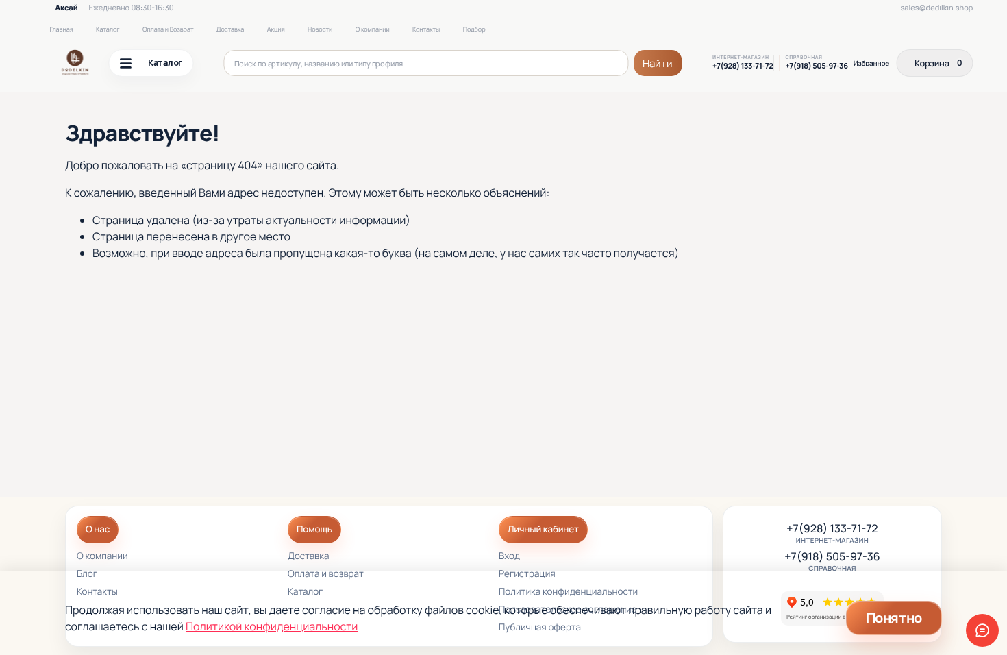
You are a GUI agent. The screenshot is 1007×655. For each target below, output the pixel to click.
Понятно (894, 617)
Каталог (107, 29)
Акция (276, 29)
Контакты (426, 29)
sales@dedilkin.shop (936, 8)
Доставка (230, 29)
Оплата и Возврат (168, 29)
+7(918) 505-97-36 (816, 66)
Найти (658, 63)
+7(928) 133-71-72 (742, 66)
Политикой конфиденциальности (272, 626)
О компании (373, 29)
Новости (320, 29)
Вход (509, 557)
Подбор (474, 29)
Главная (61, 29)
